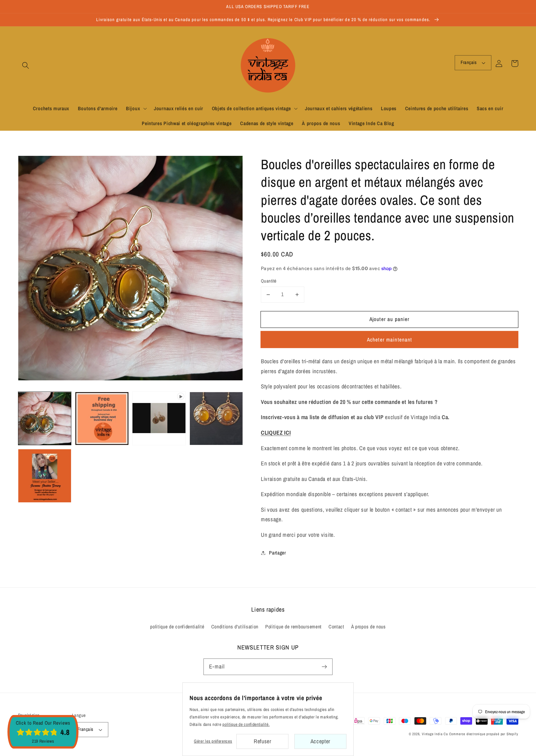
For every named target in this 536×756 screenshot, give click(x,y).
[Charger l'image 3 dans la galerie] (216, 419)
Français (468, 62)
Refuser (262, 741)
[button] (26, 65)
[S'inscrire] (324, 667)
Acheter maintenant (389, 339)
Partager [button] (277, 552)
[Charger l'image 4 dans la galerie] (45, 476)
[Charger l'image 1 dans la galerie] (45, 419)
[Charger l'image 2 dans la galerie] (102, 419)
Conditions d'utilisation (235, 626)
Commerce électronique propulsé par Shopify (483, 733)
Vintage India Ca (435, 733)
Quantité (269, 281)
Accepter (320, 741)
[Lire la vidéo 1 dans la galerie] (159, 419)
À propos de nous (368, 626)
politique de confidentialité (177, 626)
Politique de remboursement (293, 626)
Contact (336, 626)
